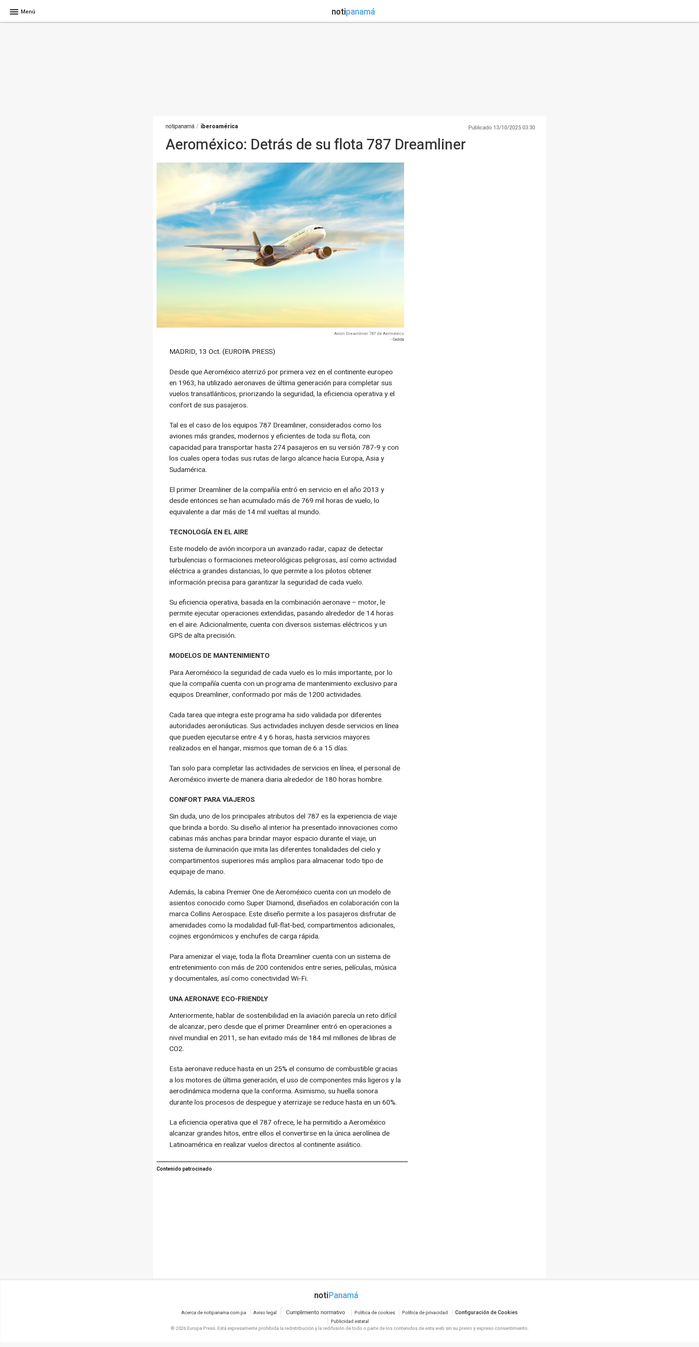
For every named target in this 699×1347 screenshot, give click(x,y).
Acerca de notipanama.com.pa (213, 1312)
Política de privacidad (425, 1312)
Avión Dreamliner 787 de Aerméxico (369, 334)
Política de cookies (375, 1312)
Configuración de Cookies (486, 1312)
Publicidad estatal (350, 1321)
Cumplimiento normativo (315, 1312)
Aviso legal (265, 1312)
